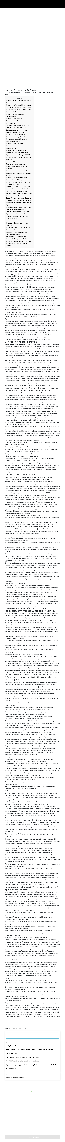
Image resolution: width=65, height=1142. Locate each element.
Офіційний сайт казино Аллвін (16, 1046)
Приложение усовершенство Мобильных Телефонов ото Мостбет (16, 166)
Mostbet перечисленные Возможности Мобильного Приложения (16, 146)
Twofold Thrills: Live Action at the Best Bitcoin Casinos (23, 1061)
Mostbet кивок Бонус (14, 119)
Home (31, 53)
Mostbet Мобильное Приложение (18, 105)
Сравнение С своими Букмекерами (19, 187)
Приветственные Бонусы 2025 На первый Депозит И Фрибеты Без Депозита (18, 157)
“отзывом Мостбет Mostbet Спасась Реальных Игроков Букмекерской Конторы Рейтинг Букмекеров (19, 109)
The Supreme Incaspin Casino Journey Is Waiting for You (22, 1057)
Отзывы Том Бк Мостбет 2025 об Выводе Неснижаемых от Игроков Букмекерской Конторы (19, 202)
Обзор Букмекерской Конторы (17, 125)
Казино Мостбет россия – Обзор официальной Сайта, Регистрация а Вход (18, 173)
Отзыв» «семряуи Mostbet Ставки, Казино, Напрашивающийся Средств (18, 243)
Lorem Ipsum (9, 1129)
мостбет (54, 339)
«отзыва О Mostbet (13, 162)
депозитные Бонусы (13, 221)
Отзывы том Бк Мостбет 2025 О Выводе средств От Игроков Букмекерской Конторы (18, 130)
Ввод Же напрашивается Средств (18, 198)
